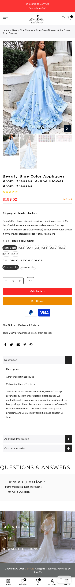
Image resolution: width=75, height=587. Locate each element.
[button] (10, 192)
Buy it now (37, 300)
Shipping (7, 213)
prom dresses (45, 332)
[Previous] (7, 87)
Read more (49, 233)
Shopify (37, 572)
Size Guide (9, 325)
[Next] (67, 87)
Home (6, 30)
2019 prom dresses (19, 332)
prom (34, 332)
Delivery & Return (28, 325)
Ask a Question (20, 491)
